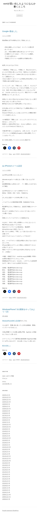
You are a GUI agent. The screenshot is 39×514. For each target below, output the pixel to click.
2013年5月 (5, 442)
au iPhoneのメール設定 (12, 166)
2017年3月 (5, 415)
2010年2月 (5, 492)
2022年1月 (5, 395)
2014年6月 (5, 431)
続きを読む (6, 345)
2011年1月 (5, 481)
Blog (10, 154)
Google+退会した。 (10, 31)
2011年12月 (5, 456)
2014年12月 (5, 424)
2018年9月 (5, 411)
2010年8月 (5, 485)
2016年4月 (5, 420)
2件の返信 (5, 316)
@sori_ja (4, 378)
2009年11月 (5, 494)
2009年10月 (5, 497)
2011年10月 (5, 460)
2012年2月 (5, 451)
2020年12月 (5, 399)
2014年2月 (5, 435)
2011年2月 (5, 478)
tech (14, 154)
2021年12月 (5, 397)
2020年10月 (5, 402)
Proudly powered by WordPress (10, 510)
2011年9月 (5, 463)
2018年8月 (5, 413)
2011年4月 (5, 474)
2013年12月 (5, 438)
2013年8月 (5, 440)
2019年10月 (5, 408)
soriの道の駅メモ (7, 383)
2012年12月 (5, 447)
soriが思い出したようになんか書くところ (19, 5)
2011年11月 (5, 458)
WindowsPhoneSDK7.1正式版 (11, 320)
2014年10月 (5, 426)
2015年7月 (5, 422)
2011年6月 (5, 469)
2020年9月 (5, 404)
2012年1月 (5, 454)
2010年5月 (5, 490)
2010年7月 (5, 488)
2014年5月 (5, 433)
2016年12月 (5, 417)
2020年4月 (5, 406)
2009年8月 (5, 499)
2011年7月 (5, 467)
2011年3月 (5, 476)
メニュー (19, 15)
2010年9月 (5, 483)
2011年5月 (5, 472)
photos (4, 381)
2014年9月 (5, 429)
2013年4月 (5, 445)
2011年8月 (5, 465)
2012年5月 (5, 449)
